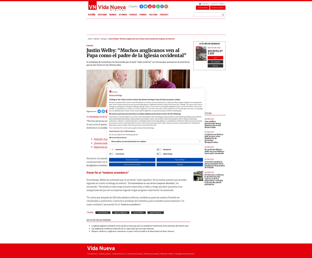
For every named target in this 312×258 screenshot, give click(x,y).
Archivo (215, 65)
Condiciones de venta (134, 254)
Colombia (205, 4)
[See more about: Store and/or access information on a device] (200, 141)
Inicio (90, 38)
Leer (215, 57)
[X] (103, 111)
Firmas (143, 14)
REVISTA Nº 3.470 (215, 52)
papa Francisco (155, 212)
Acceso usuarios (218, 7)
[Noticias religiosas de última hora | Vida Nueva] (107, 6)
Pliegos (133, 14)
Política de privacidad (151, 254)
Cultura (153, 14)
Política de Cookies (166, 254)
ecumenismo (103, 212)
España (91, 14)
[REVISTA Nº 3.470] (201, 53)
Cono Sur (214, 4)
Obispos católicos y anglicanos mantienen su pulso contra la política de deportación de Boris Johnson (132, 231)
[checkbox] (111, 149)
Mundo (112, 14)
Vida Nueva (93, 116)
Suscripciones (203, 7)
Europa (103, 38)
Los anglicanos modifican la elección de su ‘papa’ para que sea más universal (122, 228)
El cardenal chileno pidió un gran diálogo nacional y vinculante (214, 151)
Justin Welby (138, 212)
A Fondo (123, 14)
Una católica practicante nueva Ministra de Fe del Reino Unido (213, 124)
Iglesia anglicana (121, 212)
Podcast (164, 14)
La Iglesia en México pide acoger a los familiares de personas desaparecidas (214, 138)
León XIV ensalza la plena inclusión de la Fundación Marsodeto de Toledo (215, 165)
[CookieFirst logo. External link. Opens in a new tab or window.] (113, 92)
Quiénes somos (104, 254)
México (222, 4)
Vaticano (102, 14)
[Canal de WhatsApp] (158, 6)
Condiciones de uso (119, 254)
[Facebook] (99, 111)
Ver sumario (215, 61)
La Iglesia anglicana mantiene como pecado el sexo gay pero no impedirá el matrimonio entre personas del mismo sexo (140, 225)
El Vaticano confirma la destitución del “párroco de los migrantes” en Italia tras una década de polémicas (214, 180)
